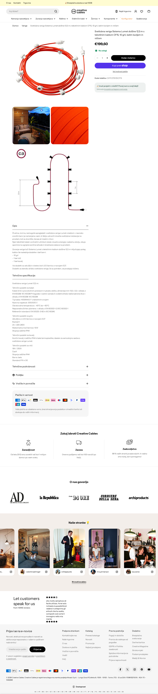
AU (35, 692)
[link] (19, 497)
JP (88, 692)
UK (115, 692)
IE (81, 692)
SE (108, 692)
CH (47, 692)
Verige (24, 26)
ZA (123, 692)
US (119, 692)
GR (70, 692)
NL (92, 692)
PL (96, 692)
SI (111, 692)
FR (66, 692)
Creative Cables (18, 677)
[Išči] (55, 11)
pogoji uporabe (28, 656)
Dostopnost (81, 687)
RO (100, 692)
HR (74, 692)
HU (78, 692)
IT (85, 692)
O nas (8, 3)
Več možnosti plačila (120, 71)
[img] (56, 597)
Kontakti (17, 3)
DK (58, 692)
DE (54, 692)
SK (104, 692)
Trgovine (27, 3)
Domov (15, 26)
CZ (50, 692)
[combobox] (32, 11)
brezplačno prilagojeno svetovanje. (116, 89)
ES (62, 692)
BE (43, 692)
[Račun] (135, 11)
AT (39, 692)
